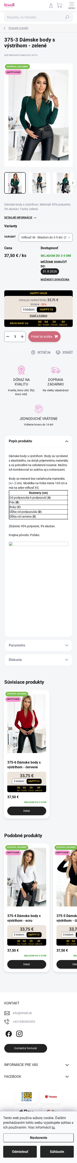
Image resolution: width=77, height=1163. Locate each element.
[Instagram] (18, 1033)
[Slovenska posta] (27, 1096)
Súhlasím (57, 1152)
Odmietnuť (20, 1152)
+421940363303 (24, 1021)
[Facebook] (8, 1033)
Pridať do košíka (41, 336)
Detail (26, 810)
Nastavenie (38, 1138)
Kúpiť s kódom (38, 315)
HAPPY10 (46, 309)
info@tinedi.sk (22, 1013)
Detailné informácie (18, 217)
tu (53, 1127)
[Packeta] (50, 1096)
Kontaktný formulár (25, 1048)
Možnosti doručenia (55, 279)
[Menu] (71, 5)
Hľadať (67, 17)
